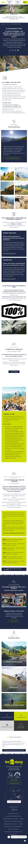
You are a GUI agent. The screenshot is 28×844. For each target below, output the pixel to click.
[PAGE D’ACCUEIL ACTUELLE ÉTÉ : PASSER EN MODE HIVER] (3, 2)
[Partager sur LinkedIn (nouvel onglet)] (12, 50)
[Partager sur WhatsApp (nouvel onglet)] (15, 50)
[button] (7, 174)
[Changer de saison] (3, 2)
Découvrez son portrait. (9, 253)
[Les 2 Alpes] (14, 762)
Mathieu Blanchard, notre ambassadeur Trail (14, 296)
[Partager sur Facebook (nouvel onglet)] (10, 50)
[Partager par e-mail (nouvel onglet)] (18, 50)
